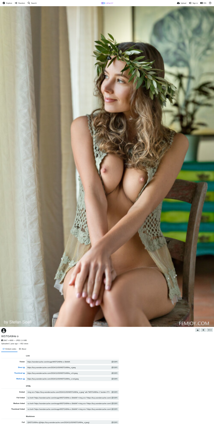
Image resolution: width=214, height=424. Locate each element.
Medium (19, 379)
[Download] (197, 330)
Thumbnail (18, 373)
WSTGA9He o (9, 336)
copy (115, 362)
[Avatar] (3, 330)
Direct (20, 367)
